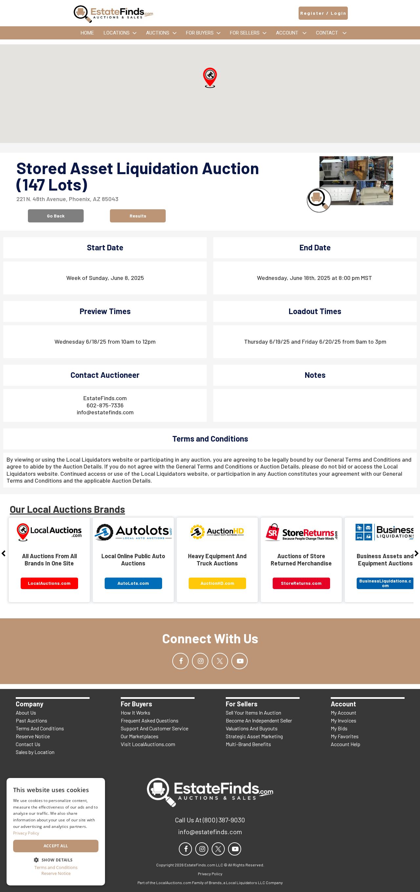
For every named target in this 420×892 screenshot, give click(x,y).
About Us (26, 712)
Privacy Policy (26, 833)
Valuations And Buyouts (252, 728)
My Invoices (343, 720)
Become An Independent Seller (259, 720)
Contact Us (28, 744)
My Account (343, 712)
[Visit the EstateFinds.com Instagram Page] (200, 661)
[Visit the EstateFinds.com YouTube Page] (239, 661)
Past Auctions (31, 720)
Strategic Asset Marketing (254, 736)
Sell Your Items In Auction (253, 712)
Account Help (345, 744)
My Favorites (345, 736)
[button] (210, 78)
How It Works (135, 712)
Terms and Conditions (55, 867)
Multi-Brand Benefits (248, 744)
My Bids (339, 728)
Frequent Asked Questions (149, 720)
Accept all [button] (56, 846)
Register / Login (323, 13)
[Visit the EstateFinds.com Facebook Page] (180, 661)
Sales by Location (35, 752)
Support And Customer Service (154, 728)
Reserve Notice (33, 736)
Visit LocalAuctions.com (148, 744)
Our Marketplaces (139, 736)
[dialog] (56, 831)
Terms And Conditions (40, 728)
